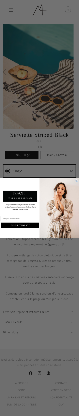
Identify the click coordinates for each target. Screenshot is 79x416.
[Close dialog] (77, 180)
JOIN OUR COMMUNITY (19, 225)
